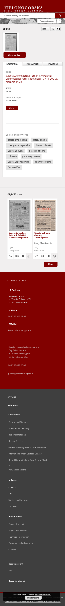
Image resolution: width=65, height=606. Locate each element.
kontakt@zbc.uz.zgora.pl (19, 330)
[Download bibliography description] (17, 256)
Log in (11, 570)
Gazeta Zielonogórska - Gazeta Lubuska (27, 447)
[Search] (60, 15)
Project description (17, 524)
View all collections (17, 469)
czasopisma (12, 100)
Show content (14, 54)
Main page (13, 405)
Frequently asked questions (21, 543)
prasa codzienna (37, 150)
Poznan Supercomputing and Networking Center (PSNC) (32, 601)
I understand (33, 597)
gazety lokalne (39, 139)
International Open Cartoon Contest (25, 453)
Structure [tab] (53, 64)
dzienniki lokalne (43, 161)
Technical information (18, 536)
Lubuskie (12, 156)
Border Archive (15, 441)
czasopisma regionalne (19, 145)
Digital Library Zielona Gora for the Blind (27, 460)
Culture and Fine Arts (18, 422)
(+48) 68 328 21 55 (17, 316)
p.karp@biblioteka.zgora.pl (20, 373)
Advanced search (47, 21)
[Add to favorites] (52, 29)
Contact (12, 549)
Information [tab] (32, 64)
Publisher (12, 506)
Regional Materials (17, 434)
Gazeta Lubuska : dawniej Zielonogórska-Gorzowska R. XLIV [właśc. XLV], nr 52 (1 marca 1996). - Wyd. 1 (44, 235)
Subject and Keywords (18, 500)
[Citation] (58, 29)
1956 (8, 91)
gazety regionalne (31, 156)
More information (42, 594)
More (50, 264)
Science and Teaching (18, 428)
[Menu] (61, 2)
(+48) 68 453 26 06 (17, 365)
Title (10, 493)
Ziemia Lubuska (43, 145)
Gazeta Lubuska (16, 150)
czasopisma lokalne (17, 139)
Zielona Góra (14, 167)
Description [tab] (12, 64)
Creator (12, 487)
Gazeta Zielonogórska (18, 161)
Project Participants (17, 530)
